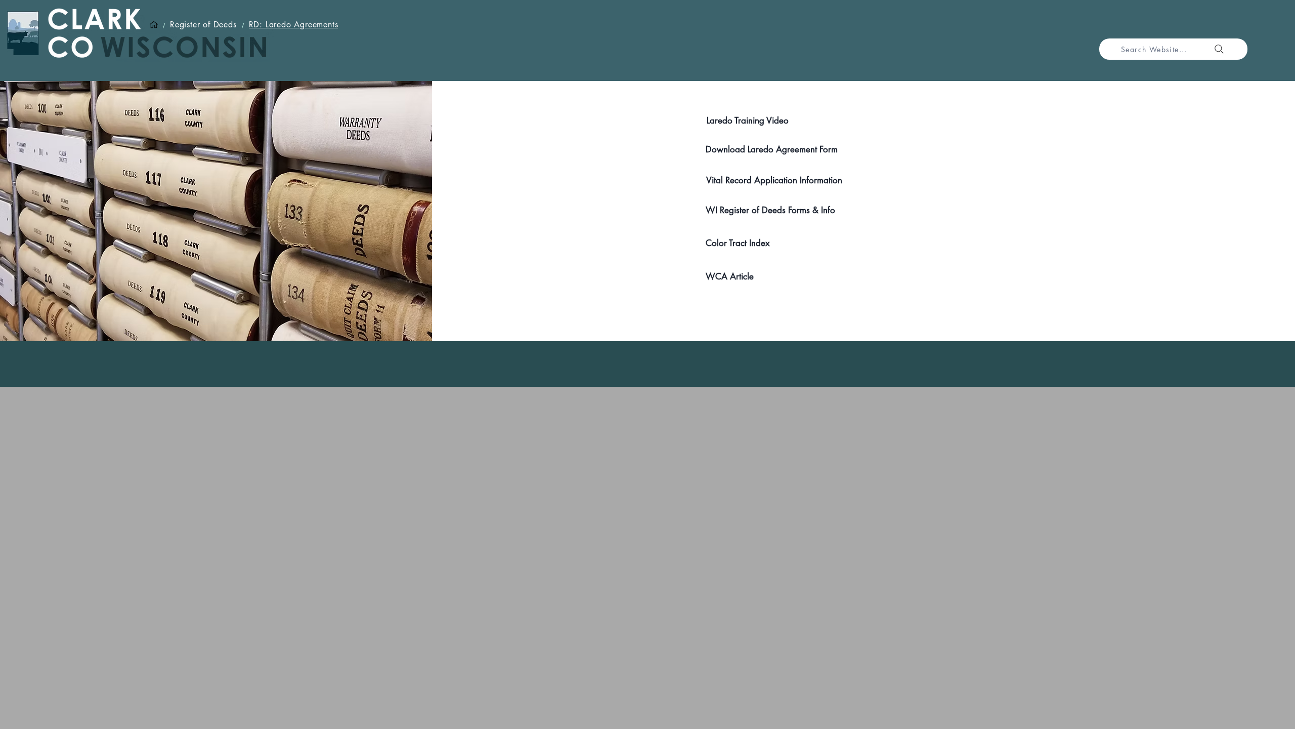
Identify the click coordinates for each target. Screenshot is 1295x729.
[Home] (154, 25)
